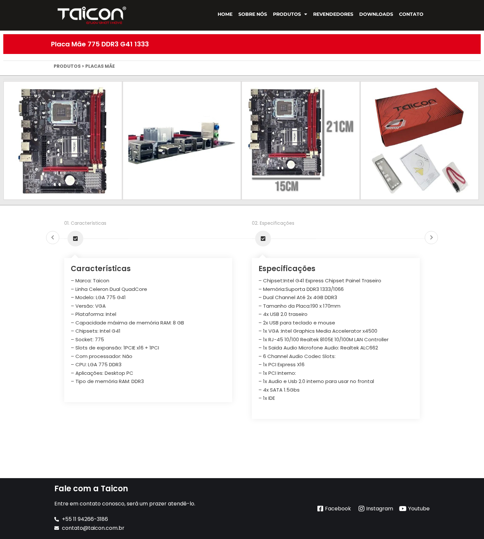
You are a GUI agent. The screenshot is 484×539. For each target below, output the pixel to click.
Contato (411, 14)
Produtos (287, 14)
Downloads (376, 14)
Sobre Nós (252, 14)
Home (225, 14)
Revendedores (333, 14)
